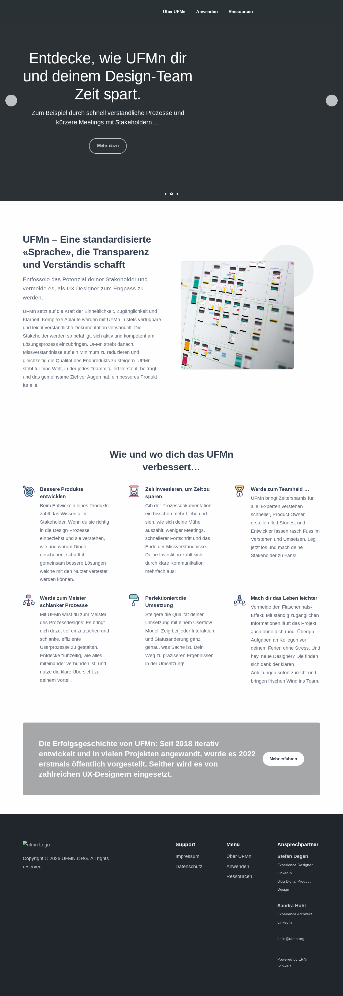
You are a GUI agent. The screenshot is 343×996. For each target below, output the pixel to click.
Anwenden (207, 11)
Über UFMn (174, 11)
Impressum (187, 856)
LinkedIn (284, 873)
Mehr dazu (108, 143)
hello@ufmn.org (290, 938)
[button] (11, 100)
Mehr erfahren (283, 759)
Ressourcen (241, 11)
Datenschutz (189, 866)
